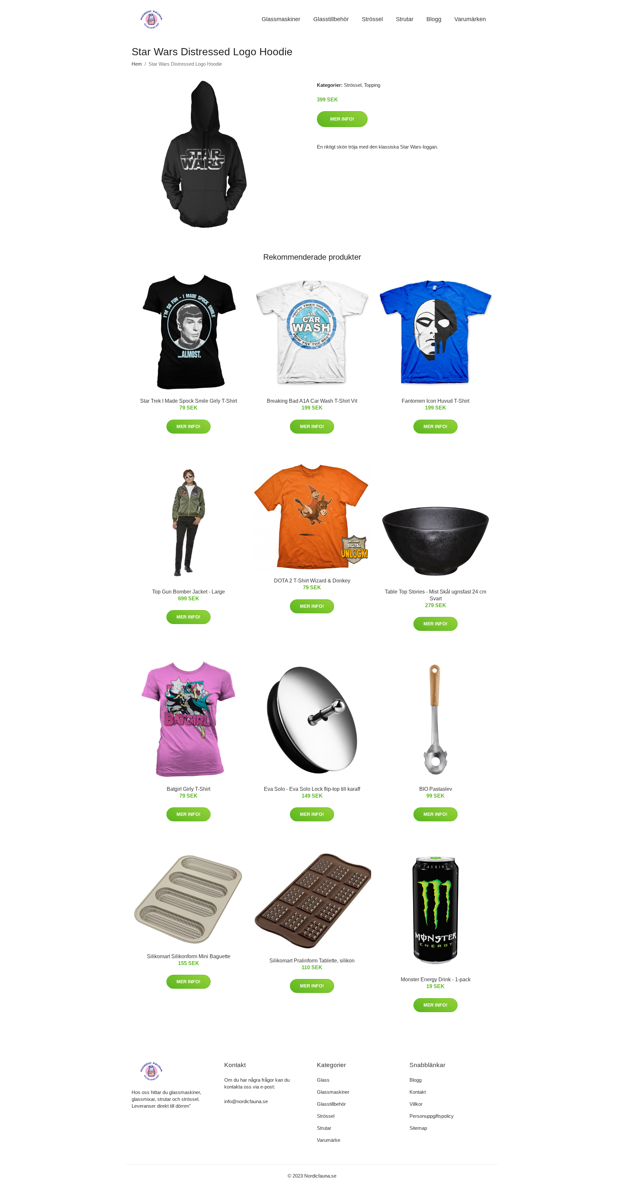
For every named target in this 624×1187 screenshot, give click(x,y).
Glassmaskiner (281, 19)
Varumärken (470, 19)
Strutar (404, 19)
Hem (137, 64)
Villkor (416, 1104)
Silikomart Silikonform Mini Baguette (188, 956)
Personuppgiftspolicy (432, 1116)
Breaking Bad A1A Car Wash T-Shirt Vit (312, 401)
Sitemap (418, 1128)
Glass (323, 1080)
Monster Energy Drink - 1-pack (436, 979)
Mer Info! (342, 119)
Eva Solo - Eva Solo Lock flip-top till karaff (312, 789)
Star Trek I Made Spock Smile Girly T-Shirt (188, 401)
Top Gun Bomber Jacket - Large (188, 591)
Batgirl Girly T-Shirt (188, 789)
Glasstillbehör (331, 19)
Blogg (433, 19)
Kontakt (418, 1092)
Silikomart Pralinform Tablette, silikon (312, 960)
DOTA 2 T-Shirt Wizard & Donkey (312, 580)
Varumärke (328, 1140)
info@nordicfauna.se (246, 1101)
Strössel (372, 19)
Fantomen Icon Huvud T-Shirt (435, 401)
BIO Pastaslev (435, 789)
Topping (372, 85)
